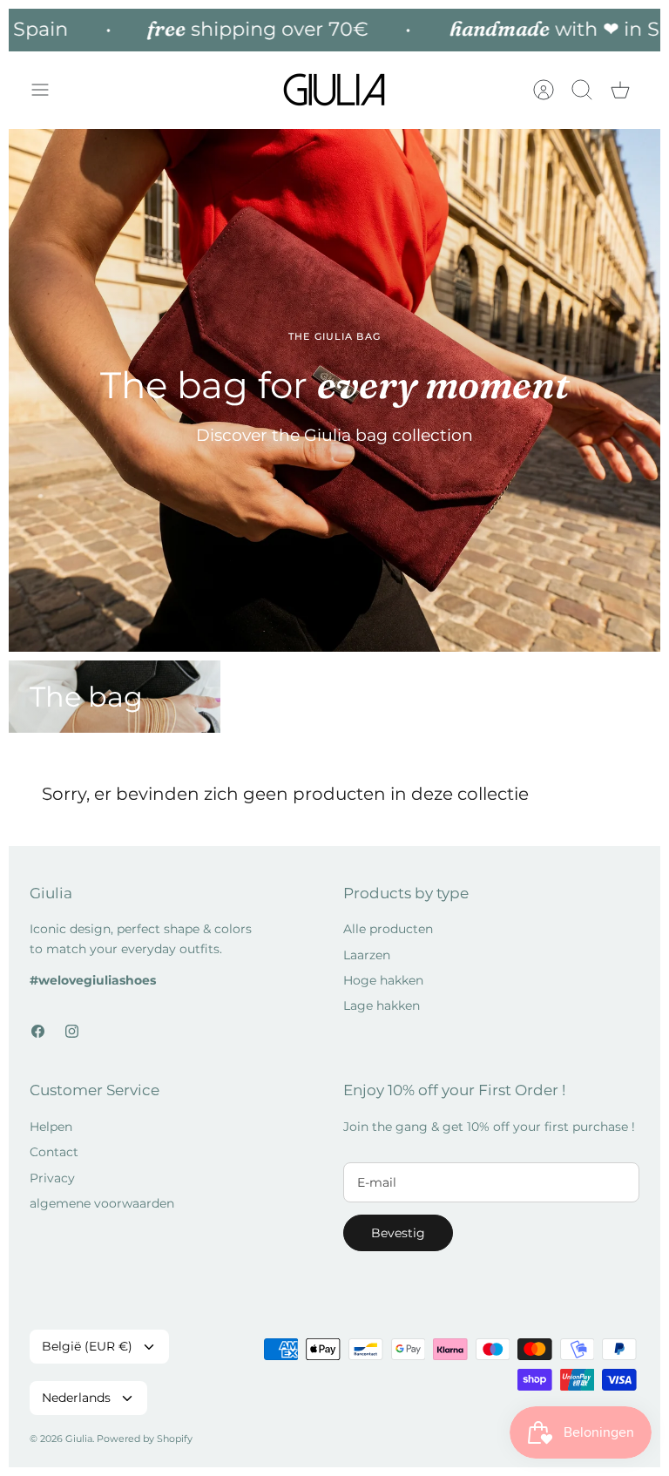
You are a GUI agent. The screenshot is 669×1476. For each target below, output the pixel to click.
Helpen (51, 1126)
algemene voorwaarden (102, 1203)
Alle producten (388, 929)
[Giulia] (334, 90)
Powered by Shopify (145, 1438)
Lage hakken (381, 1005)
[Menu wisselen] (49, 89)
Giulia (78, 1438)
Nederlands (76, 1397)
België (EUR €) (87, 1346)
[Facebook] (38, 1031)
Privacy (52, 1178)
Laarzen (366, 955)
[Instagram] (72, 1031)
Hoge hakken (383, 980)
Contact (54, 1152)
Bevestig (398, 1233)
